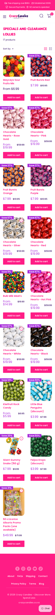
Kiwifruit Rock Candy (11, 406)
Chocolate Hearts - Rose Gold (11, 135)
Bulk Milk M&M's (12, 296)
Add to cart (13, 97)
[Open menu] (4, 16)
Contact (43, 576)
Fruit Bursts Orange (10, 191)
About (10, 576)
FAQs (20, 576)
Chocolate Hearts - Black (39, 352)
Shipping (30, 576)
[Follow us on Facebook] (17, 568)
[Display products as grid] (45, 48)
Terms (32, 583)
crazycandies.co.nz (29, 602)
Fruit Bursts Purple (37, 191)
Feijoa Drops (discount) (38, 461)
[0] (49, 17)
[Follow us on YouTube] (35, 568)
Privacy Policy (18, 583)
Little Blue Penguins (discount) (37, 408)
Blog (41, 583)
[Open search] (41, 16)
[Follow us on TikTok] (40, 568)
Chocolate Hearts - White (12, 352)
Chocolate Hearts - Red (38, 243)
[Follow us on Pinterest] (29, 568)
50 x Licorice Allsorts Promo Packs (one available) (12, 524)
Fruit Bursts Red (40, 80)
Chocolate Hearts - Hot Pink (41, 297)
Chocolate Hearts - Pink (38, 133)
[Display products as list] (50, 48)
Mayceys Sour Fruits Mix (11, 81)
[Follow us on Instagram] (23, 568)
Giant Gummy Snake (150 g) (11, 461)
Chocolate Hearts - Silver (11, 243)
